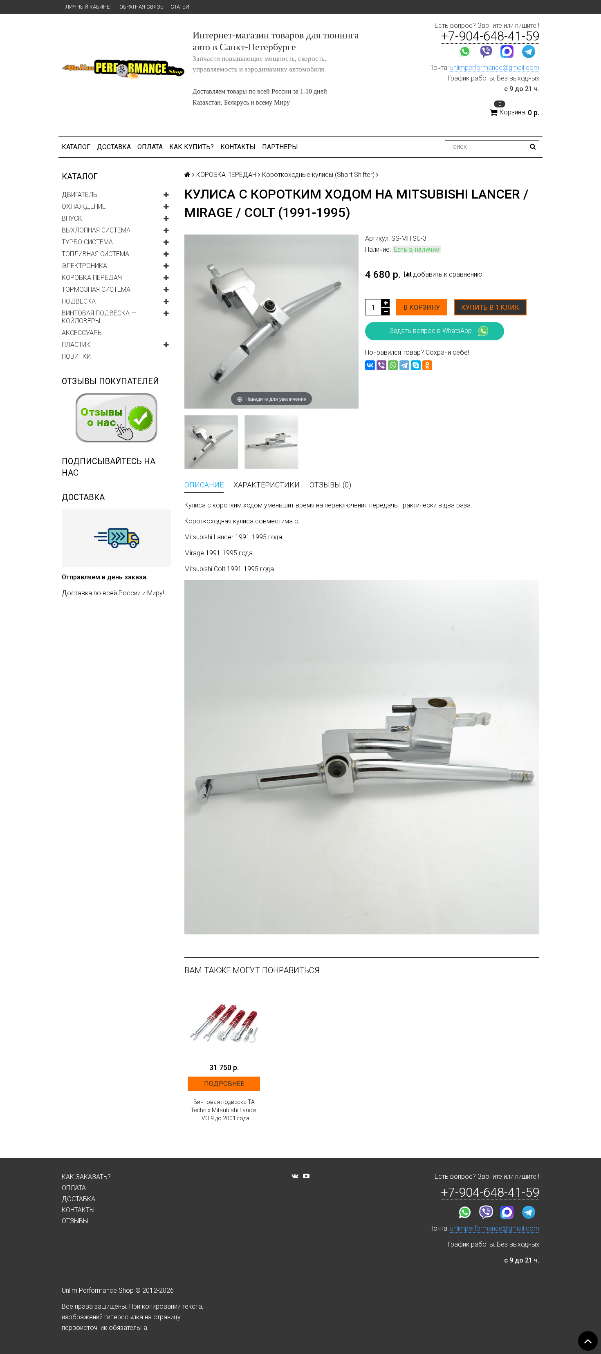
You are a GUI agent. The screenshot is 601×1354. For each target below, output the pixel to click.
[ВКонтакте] (370, 365)
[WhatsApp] (393, 365)
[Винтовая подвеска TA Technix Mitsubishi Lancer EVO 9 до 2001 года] (224, 1022)
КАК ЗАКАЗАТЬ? (86, 1177)
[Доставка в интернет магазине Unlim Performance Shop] (116, 538)
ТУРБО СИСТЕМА (87, 242)
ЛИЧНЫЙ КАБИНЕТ (88, 7)
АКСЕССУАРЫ (82, 333)
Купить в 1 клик (490, 307)
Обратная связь (141, 7)
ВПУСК (72, 218)
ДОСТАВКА (114, 147)
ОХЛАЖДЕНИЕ (84, 206)
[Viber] (381, 365)
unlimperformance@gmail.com (494, 67)
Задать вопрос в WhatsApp (431, 331)
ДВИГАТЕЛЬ (79, 195)
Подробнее (224, 1084)
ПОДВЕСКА (79, 301)
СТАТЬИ (179, 7)
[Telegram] (404, 365)
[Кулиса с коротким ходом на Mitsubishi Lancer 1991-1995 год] (271, 442)
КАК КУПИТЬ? (191, 147)
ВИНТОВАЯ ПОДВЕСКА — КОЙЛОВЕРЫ (99, 317)
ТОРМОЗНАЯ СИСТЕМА (96, 289)
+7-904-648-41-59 (490, 36)
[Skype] (416, 365)
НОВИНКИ (76, 356)
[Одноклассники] (427, 365)
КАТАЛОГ (76, 147)
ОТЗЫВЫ (75, 1221)
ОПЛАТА (150, 147)
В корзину (422, 307)
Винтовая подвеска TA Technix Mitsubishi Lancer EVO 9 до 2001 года (224, 1110)
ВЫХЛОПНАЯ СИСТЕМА (96, 230)
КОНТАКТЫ (238, 147)
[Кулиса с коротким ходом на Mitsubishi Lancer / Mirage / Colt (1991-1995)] (211, 442)
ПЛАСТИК (76, 345)
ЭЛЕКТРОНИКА (84, 266)
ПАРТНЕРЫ (280, 147)
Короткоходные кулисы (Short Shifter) (318, 175)
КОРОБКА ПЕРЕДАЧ (92, 278)
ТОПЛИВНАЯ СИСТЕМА (95, 254)
